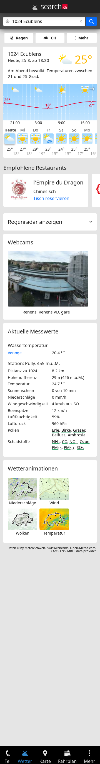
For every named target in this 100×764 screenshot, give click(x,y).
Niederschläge (22, 502)
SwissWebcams (57, 548)
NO (73, 441)
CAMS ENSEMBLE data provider (73, 551)
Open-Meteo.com (82, 548)
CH (53, 38)
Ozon (84, 441)
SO (80, 447)
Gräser (79, 430)
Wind (54, 502)
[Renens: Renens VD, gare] (48, 278)
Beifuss (59, 434)
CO (64, 441)
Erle (55, 430)
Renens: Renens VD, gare (46, 312)
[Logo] (54, 6)
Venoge (15, 352)
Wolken (22, 533)
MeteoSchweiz (35, 548)
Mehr (83, 38)
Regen (22, 38)
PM (57, 447)
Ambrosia (77, 434)
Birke (66, 430)
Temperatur (54, 533)
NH (56, 441)
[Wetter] (35, 7)
